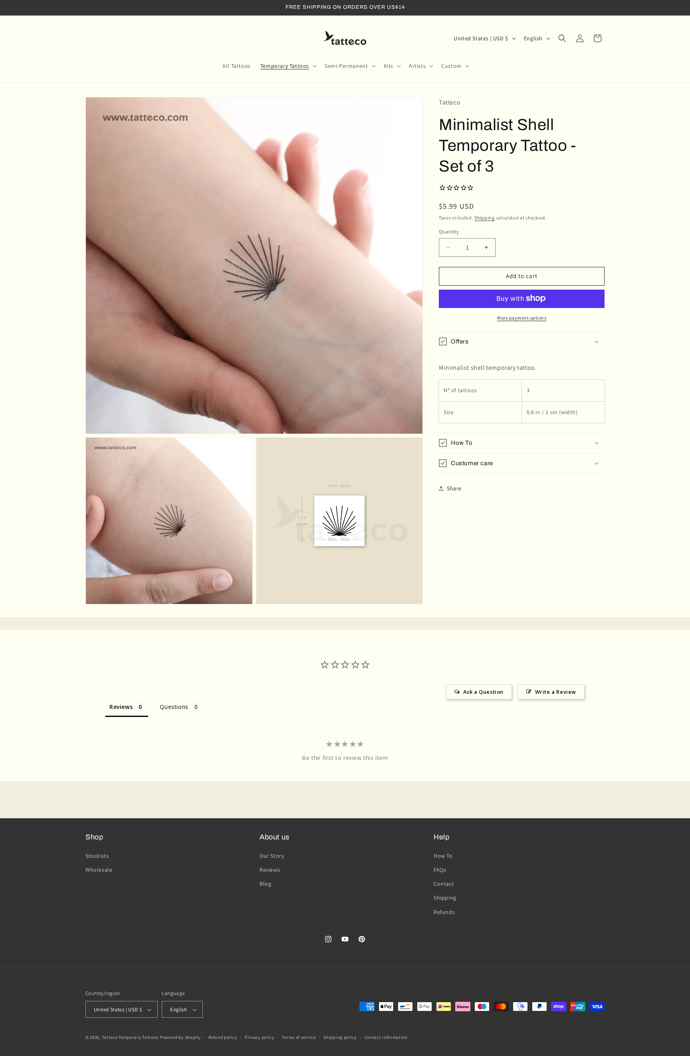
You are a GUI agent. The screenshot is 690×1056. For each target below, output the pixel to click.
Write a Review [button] (555, 691)
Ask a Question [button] (483, 691)
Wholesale (98, 869)
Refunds (444, 911)
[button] (288, 65)
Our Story (272, 855)
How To (443, 855)
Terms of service (298, 1037)
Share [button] (454, 488)
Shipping (484, 217)
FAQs (440, 869)
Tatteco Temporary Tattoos (130, 1037)
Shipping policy (340, 1037)
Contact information (386, 1037)
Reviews (270, 869)
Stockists (97, 855)
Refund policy (222, 1037)
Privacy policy (259, 1037)
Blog (265, 883)
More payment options (521, 317)
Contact (444, 883)
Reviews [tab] (121, 707)
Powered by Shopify (180, 1037)
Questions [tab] (174, 707)
